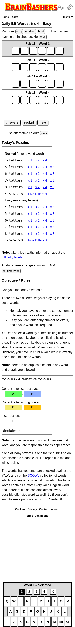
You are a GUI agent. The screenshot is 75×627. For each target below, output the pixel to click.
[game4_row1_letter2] (24, 100)
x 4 (45, 160)
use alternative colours (23, 133)
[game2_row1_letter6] (60, 67)
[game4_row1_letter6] (60, 100)
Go (67, 622)
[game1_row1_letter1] (16, 51)
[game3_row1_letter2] (24, 84)
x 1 (30, 160)
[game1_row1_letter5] (51, 51)
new (43, 122)
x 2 (37, 160)
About (54, 509)
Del (61, 622)
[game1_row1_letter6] (60, 51)
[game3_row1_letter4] (42, 84)
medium (30, 31)
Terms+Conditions (36, 515)
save (43, 36)
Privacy (32, 509)
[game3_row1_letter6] (60, 84)
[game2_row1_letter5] (51, 67)
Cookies (20, 509)
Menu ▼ (68, 16)
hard (41, 31)
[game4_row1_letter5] (51, 100)
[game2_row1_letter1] (16, 67)
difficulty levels (12, 257)
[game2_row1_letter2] (24, 67)
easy (19, 31)
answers (12, 122)
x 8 (52, 160)
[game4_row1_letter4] (42, 100)
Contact (44, 509)
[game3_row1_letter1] (16, 84)
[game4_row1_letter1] (16, 100)
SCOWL (33, 475)
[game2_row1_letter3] (33, 67)
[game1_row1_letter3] (33, 51)
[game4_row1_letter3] (33, 100)
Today (14, 16)
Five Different (37, 194)
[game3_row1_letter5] (51, 84)
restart (29, 122)
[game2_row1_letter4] (42, 67)
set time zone (11, 270)
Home (5, 16)
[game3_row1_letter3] (33, 84)
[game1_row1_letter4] (42, 51)
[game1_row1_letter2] (24, 51)
